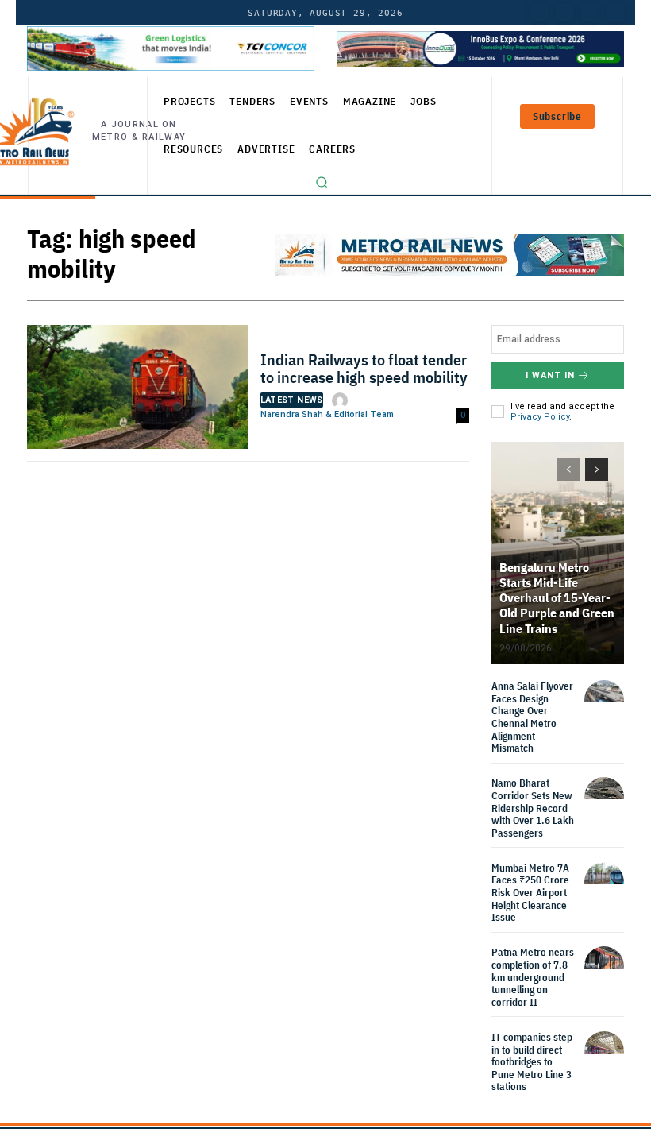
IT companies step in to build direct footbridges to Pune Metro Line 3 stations (531, 1061)
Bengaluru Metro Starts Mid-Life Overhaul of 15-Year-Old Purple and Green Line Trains (556, 597)
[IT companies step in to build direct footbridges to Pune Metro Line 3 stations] (604, 1051)
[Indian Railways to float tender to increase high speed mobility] (137, 391)
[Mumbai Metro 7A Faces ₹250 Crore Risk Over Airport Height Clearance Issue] (604, 882)
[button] (321, 182)
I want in (550, 375)
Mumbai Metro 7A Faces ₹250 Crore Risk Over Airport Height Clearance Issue (530, 892)
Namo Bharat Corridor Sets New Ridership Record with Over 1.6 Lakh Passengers (532, 807)
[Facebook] (615, 12)
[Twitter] (564, 12)
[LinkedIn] (539, 12)
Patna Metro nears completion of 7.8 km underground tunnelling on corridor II (532, 976)
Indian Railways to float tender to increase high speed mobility (364, 368)
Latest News (291, 400)
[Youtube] (590, 12)
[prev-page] (568, 469)
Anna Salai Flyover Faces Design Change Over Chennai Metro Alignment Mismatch (532, 717)
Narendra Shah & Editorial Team (327, 414)
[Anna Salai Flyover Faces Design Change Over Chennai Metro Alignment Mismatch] (604, 700)
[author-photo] (342, 400)
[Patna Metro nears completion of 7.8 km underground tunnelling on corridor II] (604, 966)
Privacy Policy (539, 417)
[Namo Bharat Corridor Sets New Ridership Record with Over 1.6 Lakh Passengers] (604, 797)
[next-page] (596, 469)
